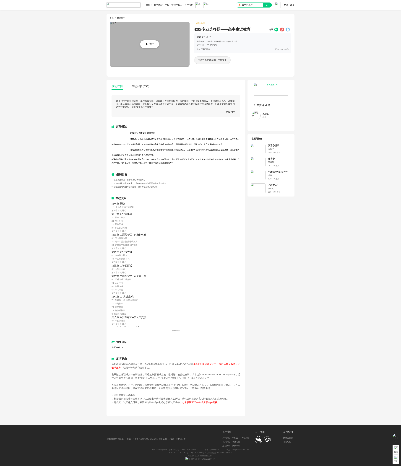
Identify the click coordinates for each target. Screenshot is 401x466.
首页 (112, 18)
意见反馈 (226, 446)
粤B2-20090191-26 (177, 453)
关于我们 (226, 438)
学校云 (235, 438)
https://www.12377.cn (195, 449)
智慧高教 (287, 442)
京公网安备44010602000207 (219, 453)
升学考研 (189, 5)
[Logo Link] (124, 4)
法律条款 (236, 446)
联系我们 (226, 442)
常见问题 (236, 442)
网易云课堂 (288, 438)
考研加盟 (245, 438)
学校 (167, 5)
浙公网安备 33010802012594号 (202, 459)
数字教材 (158, 5)
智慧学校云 (176, 5)
